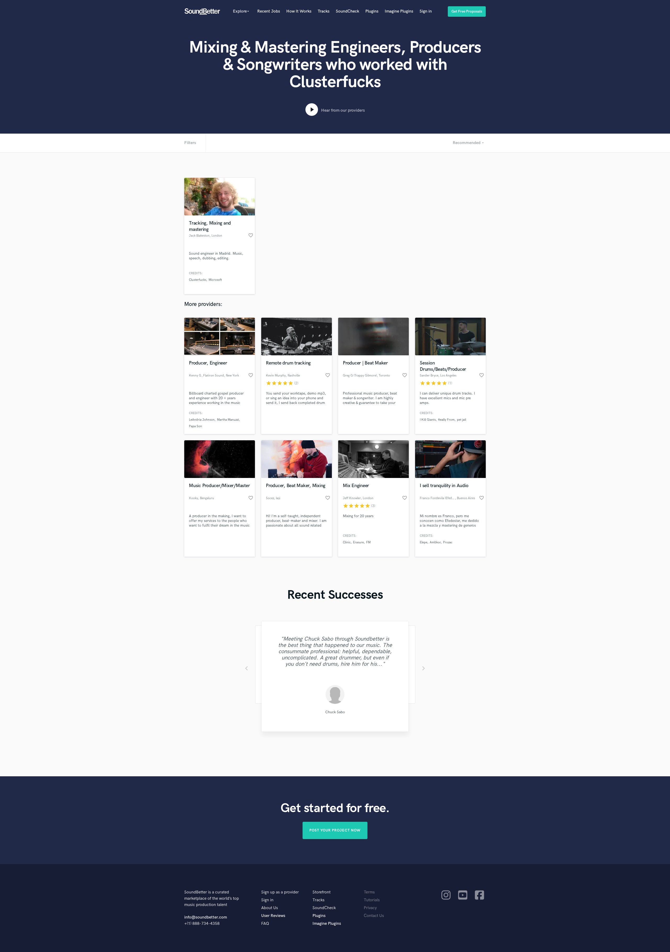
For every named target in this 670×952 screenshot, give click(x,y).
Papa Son (195, 426)
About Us (269, 907)
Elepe (423, 542)
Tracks (324, 11)
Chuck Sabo (335, 712)
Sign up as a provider (280, 892)
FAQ (265, 923)
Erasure (358, 542)
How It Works (298, 11)
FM (368, 542)
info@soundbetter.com (205, 917)
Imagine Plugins (399, 11)
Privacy (370, 907)
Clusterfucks (197, 280)
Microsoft (215, 280)
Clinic (347, 542)
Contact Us (374, 915)
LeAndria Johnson (202, 420)
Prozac (448, 542)
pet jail (461, 420)
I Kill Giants (428, 420)
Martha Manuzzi (228, 420)
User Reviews (273, 915)
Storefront (321, 892)
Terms (369, 892)
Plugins (371, 11)
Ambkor (435, 542)
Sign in (426, 11)
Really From (446, 420)
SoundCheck (347, 11)
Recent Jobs (268, 11)
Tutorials (372, 900)
